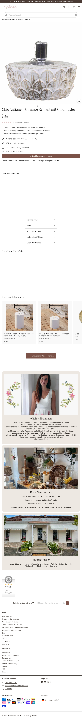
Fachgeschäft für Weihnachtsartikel (15, 627)
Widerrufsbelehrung (9, 664)
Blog (3, 633)
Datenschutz (6, 658)
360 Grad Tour (7, 636)
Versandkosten (18, 151)
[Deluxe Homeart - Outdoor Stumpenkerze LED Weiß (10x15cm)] (19, 322)
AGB (3, 669)
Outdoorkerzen (25, 19)
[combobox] (41, 14)
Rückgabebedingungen (10, 661)
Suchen (5, 672)
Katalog (4, 638)
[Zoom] (79, 101)
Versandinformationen (10, 655)
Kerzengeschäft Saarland (11, 630)
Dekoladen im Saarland (10, 619)
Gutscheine (6, 641)
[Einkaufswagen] (73, 7)
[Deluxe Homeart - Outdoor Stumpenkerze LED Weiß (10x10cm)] (54, 322)
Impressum (6, 652)
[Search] (6, 14)
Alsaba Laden (7, 616)
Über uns (5, 644)
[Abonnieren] (67, 603)
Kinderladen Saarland (10, 622)
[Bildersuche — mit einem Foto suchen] (76, 15)
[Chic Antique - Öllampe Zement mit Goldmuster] (41, 183)
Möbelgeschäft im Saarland (12, 625)
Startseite (5, 19)
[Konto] (69, 7)
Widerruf (5, 666)
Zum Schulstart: (14, 1)
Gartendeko (14, 19)
